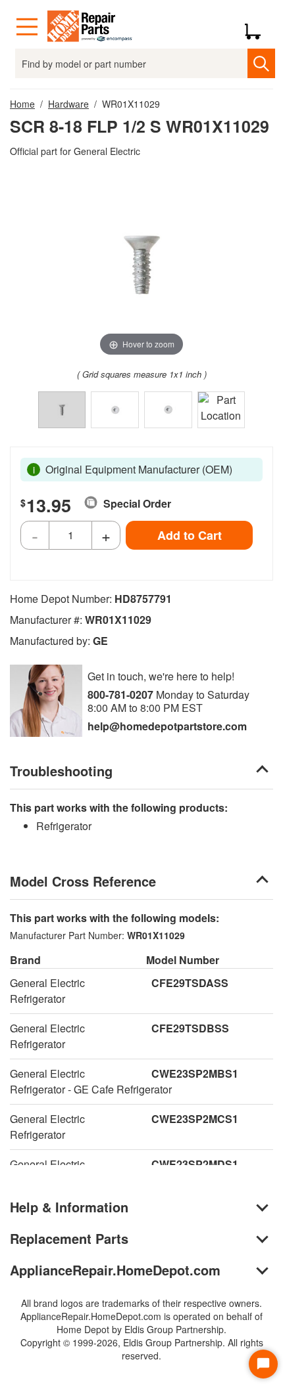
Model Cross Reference (83, 881)
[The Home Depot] (90, 27)
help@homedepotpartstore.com (167, 726)
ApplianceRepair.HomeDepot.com (115, 1269)
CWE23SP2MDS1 (194, 1164)
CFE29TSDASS (189, 982)
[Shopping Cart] (257, 27)
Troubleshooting (61, 770)
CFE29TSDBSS (190, 1028)
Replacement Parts (69, 1238)
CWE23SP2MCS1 (194, 1118)
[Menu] (27, 26)
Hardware (68, 104)
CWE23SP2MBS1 (194, 1073)
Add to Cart (189, 535)
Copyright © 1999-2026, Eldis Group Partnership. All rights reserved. (141, 1349)
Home (22, 104)
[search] (260, 63)
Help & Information (69, 1206)
